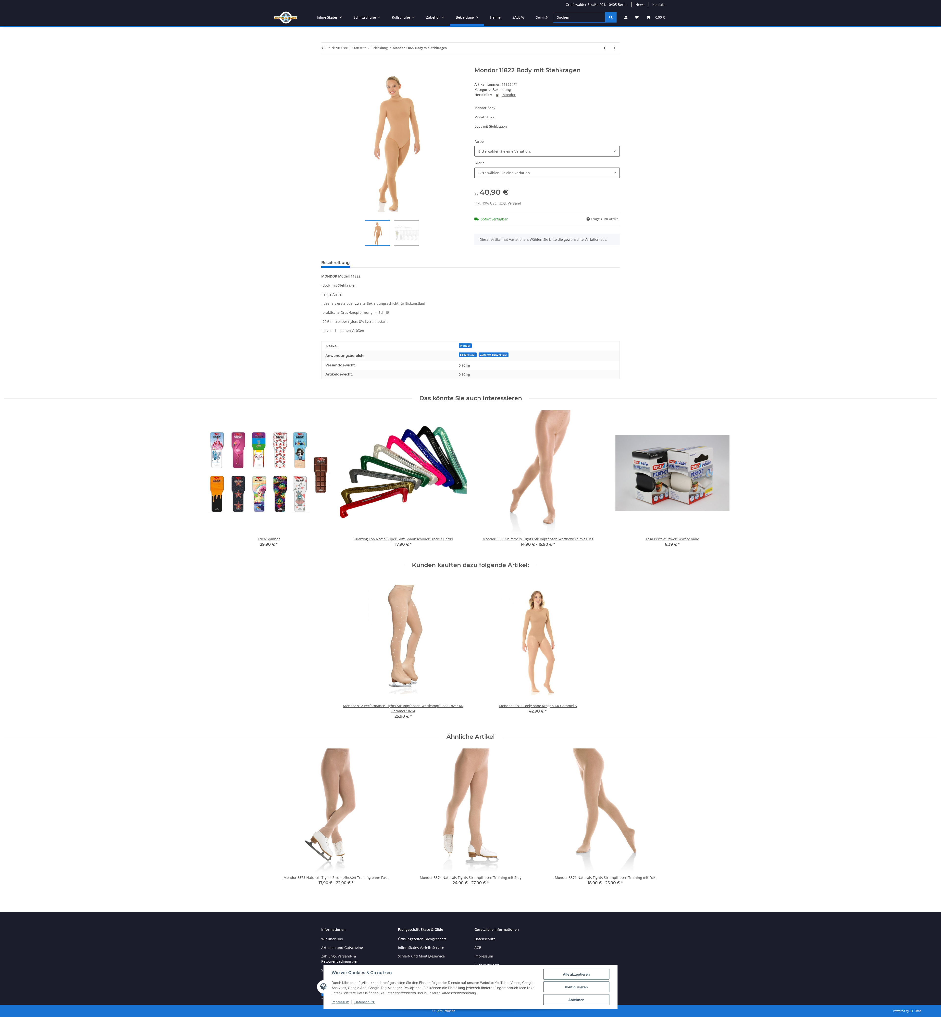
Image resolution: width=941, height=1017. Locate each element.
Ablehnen (576, 1000)
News (639, 4)
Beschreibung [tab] (335, 262)
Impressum (340, 1002)
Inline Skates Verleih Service (421, 947)
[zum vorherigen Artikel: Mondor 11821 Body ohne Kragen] (605, 48)
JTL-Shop (915, 1011)
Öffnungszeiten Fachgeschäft (422, 939)
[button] (625, 17)
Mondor (465, 345)
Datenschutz (364, 1002)
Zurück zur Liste (336, 48)
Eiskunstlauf (467, 354)
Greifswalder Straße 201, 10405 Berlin (597, 4)
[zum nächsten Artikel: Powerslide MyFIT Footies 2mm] (615, 48)
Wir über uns (332, 939)
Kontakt (658, 4)
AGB (477, 947)
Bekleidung (502, 89)
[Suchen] (611, 17)
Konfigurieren (576, 987)
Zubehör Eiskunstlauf (493, 354)
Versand (514, 203)
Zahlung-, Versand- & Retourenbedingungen (340, 959)
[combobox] (547, 151)
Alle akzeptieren (576, 974)
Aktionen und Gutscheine (342, 947)
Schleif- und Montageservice (421, 956)
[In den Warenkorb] (325, 64)
